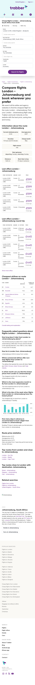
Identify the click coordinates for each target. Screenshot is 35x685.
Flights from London (8, 483)
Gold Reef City (20, 516)
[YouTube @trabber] (12, 674)
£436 (29, 229)
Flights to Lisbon (7, 574)
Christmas (5, 611)
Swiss (6, 321)
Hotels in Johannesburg (11, 528)
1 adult (5, 61)
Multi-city (23, 25)
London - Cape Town (8, 459)
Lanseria (7, 520)
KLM (6, 310)
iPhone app (5, 650)
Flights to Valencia (7, 567)
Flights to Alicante (7, 560)
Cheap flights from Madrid (9, 589)
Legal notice (5, 670)
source (3, 507)
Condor (7, 287)
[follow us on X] (9, 674)
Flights (4, 628)
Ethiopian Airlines (9, 314)
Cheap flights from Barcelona (10, 592)
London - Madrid (7, 457)
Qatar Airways (18, 366)
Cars (3, 635)
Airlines (4, 601)
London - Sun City (7, 455)
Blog (3, 645)
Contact (4, 657)
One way (15, 25)
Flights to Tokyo (6, 569)
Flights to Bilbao (6, 577)
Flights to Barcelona (8, 554)
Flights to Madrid (7, 552)
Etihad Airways (9, 307)
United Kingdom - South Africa (11, 487)
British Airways (8, 366)
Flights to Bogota (7, 562)
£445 (29, 236)
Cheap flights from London (10, 584)
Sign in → (30, 2)
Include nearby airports (9, 34)
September (5, 609)
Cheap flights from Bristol (9, 594)
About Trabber (7, 642)
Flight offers (6, 630)
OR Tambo (27, 518)
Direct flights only (8, 56)
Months (4, 606)
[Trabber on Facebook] (6, 674)
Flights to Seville (6, 572)
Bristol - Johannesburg (8, 470)
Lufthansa (7, 317)
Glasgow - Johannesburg (9, 472)
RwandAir (7, 290)
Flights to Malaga (7, 557)
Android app (6, 647)
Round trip (6, 25)
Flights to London (7, 549)
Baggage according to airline (10, 604)
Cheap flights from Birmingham (11, 597)
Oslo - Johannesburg (8, 474)
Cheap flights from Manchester (11, 586)
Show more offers (7, 270)
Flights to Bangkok (7, 579)
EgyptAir (7, 303)
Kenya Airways (9, 299)
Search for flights (17, 72)
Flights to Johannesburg (9, 485)
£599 (29, 179)
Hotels (4, 633)
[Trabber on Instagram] (3, 674)
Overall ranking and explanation (11, 325)
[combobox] (17, 30)
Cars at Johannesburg (10, 532)
